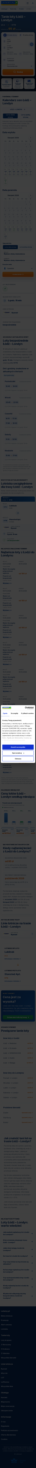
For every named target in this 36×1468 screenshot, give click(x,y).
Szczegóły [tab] (14, 713)
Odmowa (18, 759)
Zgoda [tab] (5, 713)
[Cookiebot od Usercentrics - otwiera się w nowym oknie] (25, 708)
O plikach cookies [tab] (27, 713)
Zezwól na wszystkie (18, 747)
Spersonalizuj (17, 753)
